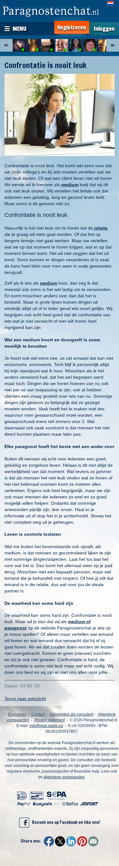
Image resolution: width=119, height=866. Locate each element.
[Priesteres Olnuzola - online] (62, 45)
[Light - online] (104, 45)
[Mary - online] (90, 45)
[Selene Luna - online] (33, 45)
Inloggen (104, 29)
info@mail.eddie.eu (46, 726)
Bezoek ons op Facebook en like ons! (64, 822)
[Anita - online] (76, 45)
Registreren (71, 27)
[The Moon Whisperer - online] (19, 45)
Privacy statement (49, 720)
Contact (38, 714)
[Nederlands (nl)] (110, 3)
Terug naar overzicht (25, 698)
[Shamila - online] (47, 45)
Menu (19, 28)
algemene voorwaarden (64, 777)
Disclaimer (17, 714)
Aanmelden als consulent (71, 714)
